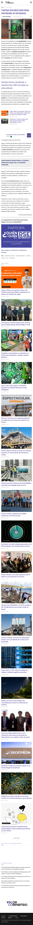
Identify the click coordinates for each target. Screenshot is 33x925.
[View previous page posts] (15, 129)
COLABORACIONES (12, 916)
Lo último (3, 916)
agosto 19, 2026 (5, 359)
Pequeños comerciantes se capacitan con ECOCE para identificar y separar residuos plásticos (15, 355)
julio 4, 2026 (4, 832)
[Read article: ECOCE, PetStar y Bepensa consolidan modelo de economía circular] (16, 501)
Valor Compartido (7, 16)
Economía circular (9, 255)
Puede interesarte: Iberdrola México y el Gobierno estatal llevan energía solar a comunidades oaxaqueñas (15, 162)
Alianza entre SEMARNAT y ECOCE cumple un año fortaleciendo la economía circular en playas (16, 607)
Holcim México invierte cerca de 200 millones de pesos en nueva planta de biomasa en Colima (16, 452)
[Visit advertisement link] (16, 135)
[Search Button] (31, 2)
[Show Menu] (2, 2)
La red (16, 917)
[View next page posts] (18, 129)
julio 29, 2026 (5, 706)
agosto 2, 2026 (5, 611)
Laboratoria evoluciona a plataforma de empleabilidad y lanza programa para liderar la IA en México (15, 828)
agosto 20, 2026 (13, 124)
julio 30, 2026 (5, 674)
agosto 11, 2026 (5, 487)
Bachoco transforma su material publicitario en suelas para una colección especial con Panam (15, 420)
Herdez (28, 255)
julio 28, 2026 (5, 739)
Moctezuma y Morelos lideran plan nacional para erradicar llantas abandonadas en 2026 (19, 121)
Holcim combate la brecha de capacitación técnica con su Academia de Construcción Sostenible (15, 639)
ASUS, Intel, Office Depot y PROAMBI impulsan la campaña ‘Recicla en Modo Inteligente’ (14, 388)
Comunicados (8, 7)
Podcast (3, 917)
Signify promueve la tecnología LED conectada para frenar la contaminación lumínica (14, 702)
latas (3, 258)
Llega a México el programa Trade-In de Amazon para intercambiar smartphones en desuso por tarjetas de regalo (20, 113)
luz (7, 258)
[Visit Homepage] (9, 2)
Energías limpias (20, 255)
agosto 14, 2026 (5, 424)
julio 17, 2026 (5, 800)
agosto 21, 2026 (13, 116)
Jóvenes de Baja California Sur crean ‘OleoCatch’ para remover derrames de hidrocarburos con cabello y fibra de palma (15, 735)
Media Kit (10, 917)
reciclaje (12, 258)
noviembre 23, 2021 (17, 16)
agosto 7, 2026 (5, 548)
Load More (16, 838)
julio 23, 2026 (5, 769)
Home (2, 7)
